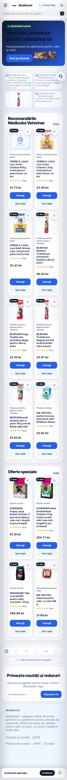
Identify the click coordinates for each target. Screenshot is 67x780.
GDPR (36, 737)
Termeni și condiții (18, 737)
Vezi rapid (20, 203)
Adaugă (20, 195)
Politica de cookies (18, 743)
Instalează (47, 773)
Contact (49, 743)
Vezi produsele (19, 58)
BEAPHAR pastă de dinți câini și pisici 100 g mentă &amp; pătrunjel (20, 422)
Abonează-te (51, 694)
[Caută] (62, 14)
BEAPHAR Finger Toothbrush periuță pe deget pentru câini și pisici (19, 340)
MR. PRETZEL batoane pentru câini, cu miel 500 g (46, 600)
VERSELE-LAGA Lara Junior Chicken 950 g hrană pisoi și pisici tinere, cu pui (19, 169)
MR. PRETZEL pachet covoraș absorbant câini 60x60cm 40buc (45, 417)
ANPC (37, 743)
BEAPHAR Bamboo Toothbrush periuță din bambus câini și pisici (45, 255)
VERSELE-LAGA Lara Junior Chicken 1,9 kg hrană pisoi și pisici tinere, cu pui (45, 169)
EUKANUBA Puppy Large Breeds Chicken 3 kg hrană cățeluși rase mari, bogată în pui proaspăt (20, 516)
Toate (56, 123)
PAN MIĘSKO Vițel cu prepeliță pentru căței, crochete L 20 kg (20, 598)
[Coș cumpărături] (61, 5)
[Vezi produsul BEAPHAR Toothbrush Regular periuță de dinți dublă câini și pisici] (18, 99)
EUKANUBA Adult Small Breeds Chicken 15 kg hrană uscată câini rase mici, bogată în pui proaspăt (46, 517)
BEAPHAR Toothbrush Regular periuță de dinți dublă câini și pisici (45, 340)
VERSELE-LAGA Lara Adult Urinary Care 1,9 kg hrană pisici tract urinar (20, 250)
